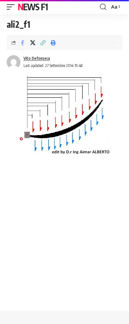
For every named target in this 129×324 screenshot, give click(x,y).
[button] (12, 7)
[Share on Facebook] (22, 42)
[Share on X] (32, 42)
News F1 (33, 6)
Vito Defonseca (36, 58)
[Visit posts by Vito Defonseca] (14, 62)
